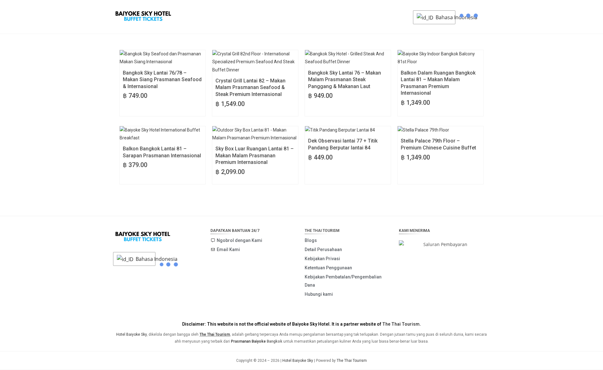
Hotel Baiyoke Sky (131, 334)
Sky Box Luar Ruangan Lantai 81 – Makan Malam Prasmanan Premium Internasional (254, 155)
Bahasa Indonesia (443, 17)
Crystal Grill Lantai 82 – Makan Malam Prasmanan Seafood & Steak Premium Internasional (250, 87)
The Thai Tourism (401, 324)
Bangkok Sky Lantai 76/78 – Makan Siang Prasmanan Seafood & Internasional (162, 79)
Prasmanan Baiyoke (248, 341)
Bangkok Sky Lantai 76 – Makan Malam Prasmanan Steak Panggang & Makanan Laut (344, 79)
